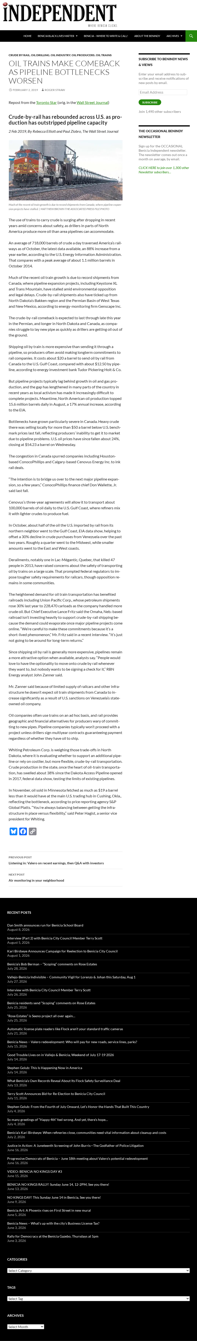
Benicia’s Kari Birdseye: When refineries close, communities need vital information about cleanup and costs (86, 1133)
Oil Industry (60, 55)
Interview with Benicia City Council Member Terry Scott (49, 990)
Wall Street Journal (92, 102)
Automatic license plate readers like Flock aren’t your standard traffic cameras (65, 1029)
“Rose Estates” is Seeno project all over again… (41, 1016)
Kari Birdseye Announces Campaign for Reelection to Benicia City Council (62, 951)
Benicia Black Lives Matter (56, 35)
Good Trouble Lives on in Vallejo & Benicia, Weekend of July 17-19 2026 (60, 1055)
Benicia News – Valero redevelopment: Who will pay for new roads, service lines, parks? (72, 1042)
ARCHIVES (172, 35)
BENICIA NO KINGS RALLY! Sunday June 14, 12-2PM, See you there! (58, 1184)
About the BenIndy (147, 35)
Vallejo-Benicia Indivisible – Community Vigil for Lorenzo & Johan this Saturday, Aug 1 (71, 977)
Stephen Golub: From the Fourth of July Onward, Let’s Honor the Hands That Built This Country (78, 1107)
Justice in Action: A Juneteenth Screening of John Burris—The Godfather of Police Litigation (75, 1145)
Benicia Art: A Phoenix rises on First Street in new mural (49, 1210)
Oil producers (83, 55)
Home (27, 35)
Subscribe (150, 102)
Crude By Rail (19, 55)
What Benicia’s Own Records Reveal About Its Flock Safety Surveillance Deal (63, 1081)
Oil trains (104, 55)
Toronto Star (46, 102)
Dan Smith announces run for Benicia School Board (45, 925)
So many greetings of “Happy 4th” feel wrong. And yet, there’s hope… (57, 1120)
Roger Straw (55, 90)
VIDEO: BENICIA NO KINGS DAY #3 (34, 1171)
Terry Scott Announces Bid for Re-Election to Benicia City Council (56, 1094)
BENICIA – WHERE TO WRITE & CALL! (106, 35)
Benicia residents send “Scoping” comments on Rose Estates (51, 1003)
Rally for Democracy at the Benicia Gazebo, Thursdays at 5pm (52, 1236)
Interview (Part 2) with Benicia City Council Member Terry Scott (54, 938)
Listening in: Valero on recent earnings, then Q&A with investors (56, 860)
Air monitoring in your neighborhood (36, 877)
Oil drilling (40, 55)
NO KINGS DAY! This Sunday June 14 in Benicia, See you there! (54, 1197)
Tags (11, 1287)
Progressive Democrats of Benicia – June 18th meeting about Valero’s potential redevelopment (77, 1158)
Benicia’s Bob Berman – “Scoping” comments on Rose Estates (52, 964)
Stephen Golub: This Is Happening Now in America (44, 1068)
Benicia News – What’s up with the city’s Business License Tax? (53, 1223)
